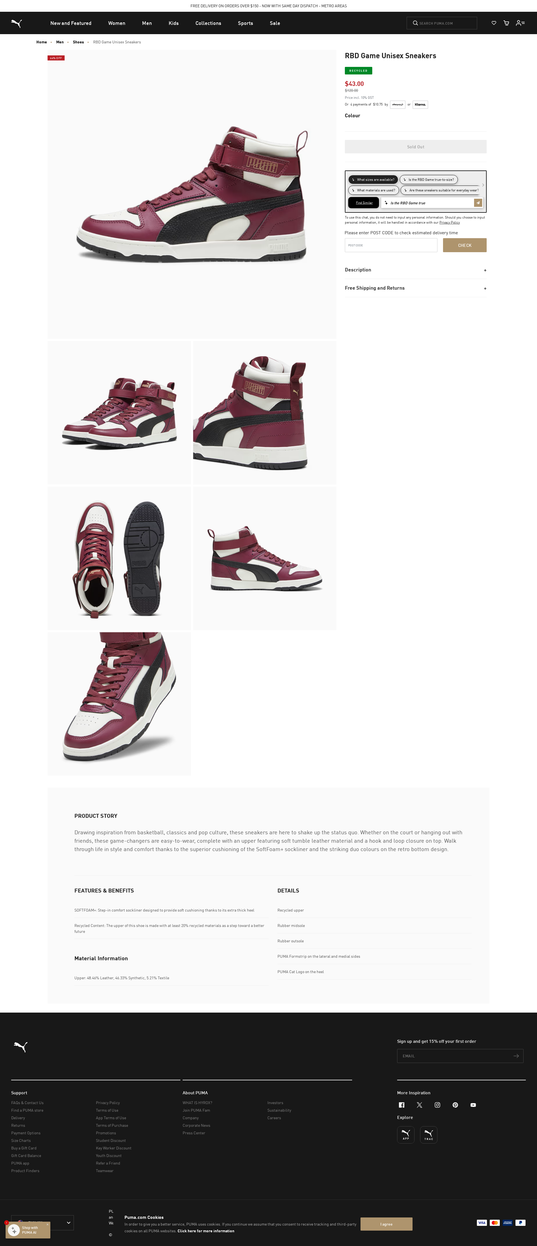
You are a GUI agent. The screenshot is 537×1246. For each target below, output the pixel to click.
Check (465, 245)
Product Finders (25, 1170)
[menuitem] (71, 23)
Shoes (78, 42)
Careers (274, 1117)
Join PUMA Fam (196, 1110)
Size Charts (21, 1140)
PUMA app (20, 1163)
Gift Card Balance (26, 1155)
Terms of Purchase (112, 1125)
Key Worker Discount (113, 1148)
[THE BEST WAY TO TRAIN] (428, 1135)
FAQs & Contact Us (27, 1102)
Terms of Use (107, 1110)
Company (191, 1117)
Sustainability (279, 1110)
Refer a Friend (108, 1163)
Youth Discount (109, 1155)
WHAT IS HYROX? (197, 1102)
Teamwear (105, 1170)
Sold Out (415, 146)
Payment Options (26, 1132)
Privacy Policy (449, 222)
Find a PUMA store (27, 1110)
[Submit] (415, 22)
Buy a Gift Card (24, 1148)
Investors (275, 1102)
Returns (18, 1125)
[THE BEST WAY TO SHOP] (405, 1135)
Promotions (106, 1132)
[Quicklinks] (520, 23)
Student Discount (111, 1140)
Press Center (194, 1132)
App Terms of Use (111, 1117)
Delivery (18, 1117)
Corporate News (196, 1125)
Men (60, 42)
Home (41, 42)
